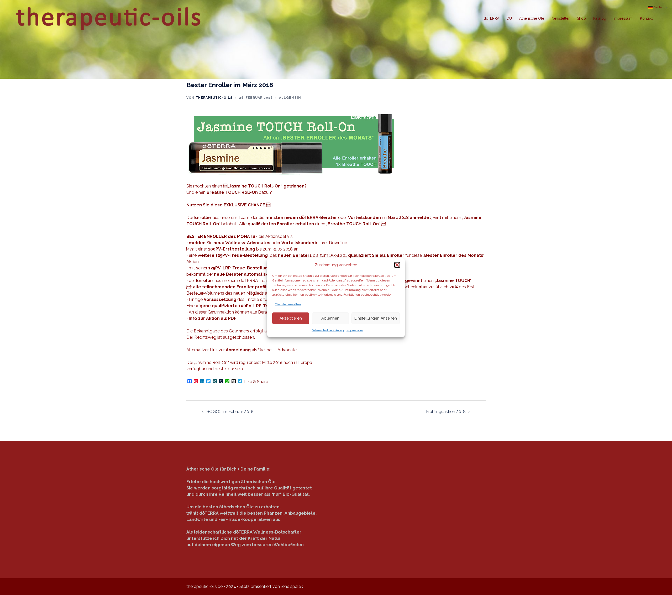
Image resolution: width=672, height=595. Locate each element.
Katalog (599, 18)
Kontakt (646, 18)
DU (509, 18)
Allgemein (290, 98)
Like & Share (256, 382)
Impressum (354, 330)
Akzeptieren (291, 318)
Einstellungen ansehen (375, 318)
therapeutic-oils (214, 98)
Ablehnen (330, 318)
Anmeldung (238, 349)
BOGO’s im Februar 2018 (230, 411)
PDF (232, 318)
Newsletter (561, 18)
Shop (581, 18)
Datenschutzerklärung (328, 330)
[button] (397, 265)
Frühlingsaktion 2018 (446, 411)
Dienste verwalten (288, 304)
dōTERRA (491, 18)
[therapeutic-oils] (109, 17)
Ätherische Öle (531, 18)
